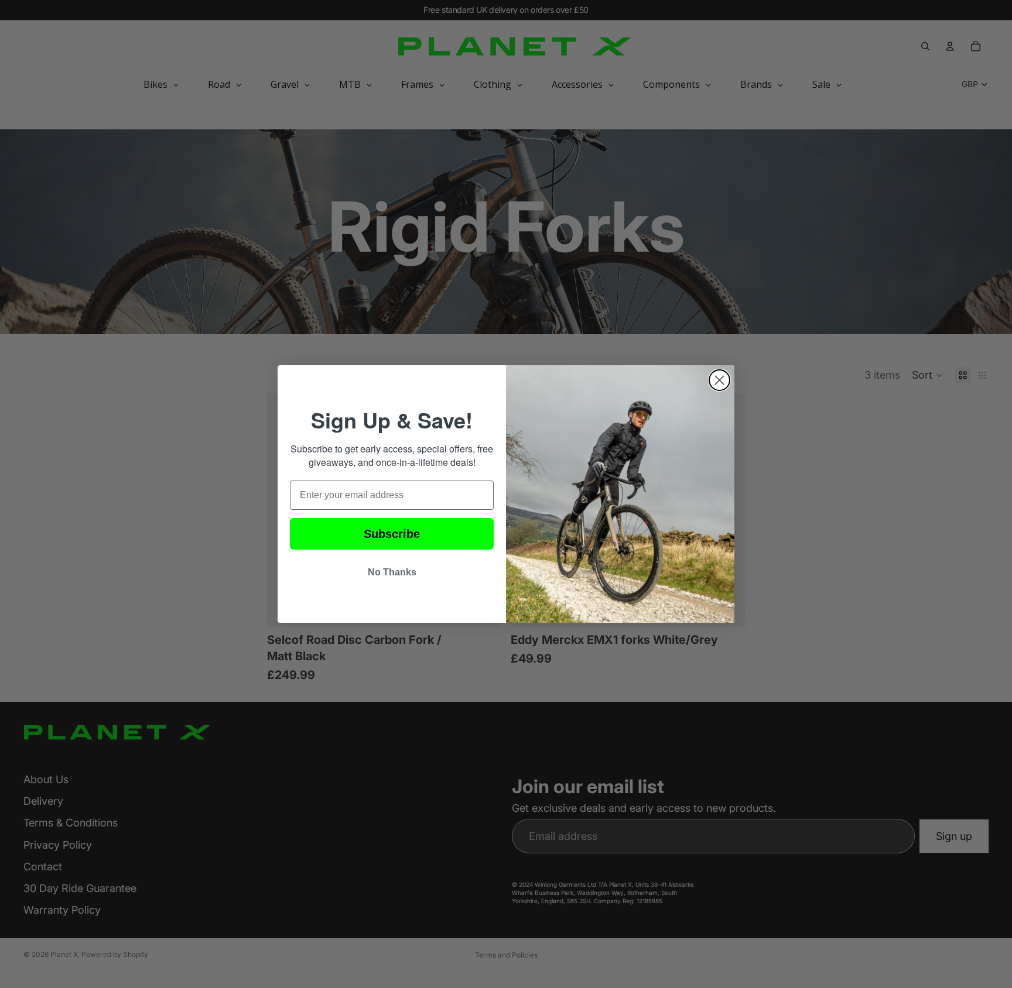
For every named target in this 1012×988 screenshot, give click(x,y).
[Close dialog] (719, 380)
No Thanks (392, 572)
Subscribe (392, 533)
